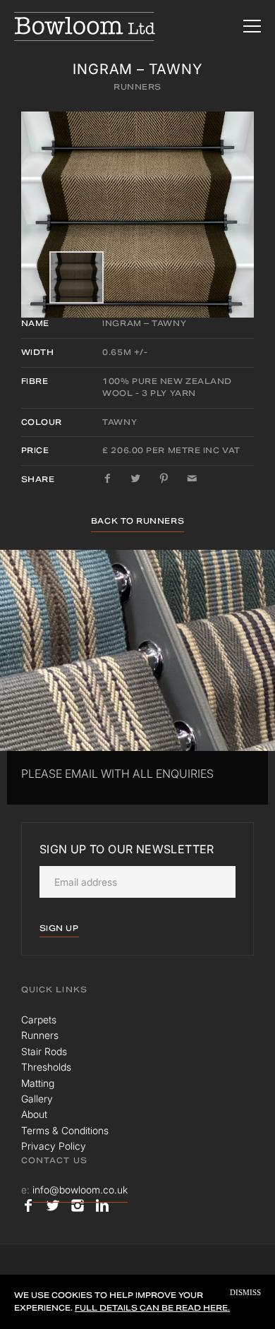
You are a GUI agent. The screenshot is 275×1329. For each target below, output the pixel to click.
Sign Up (59, 928)
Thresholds (46, 1066)
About (34, 1114)
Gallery (37, 1098)
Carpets (38, 1019)
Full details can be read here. (152, 1308)
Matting (37, 1083)
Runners (137, 87)
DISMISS (245, 1293)
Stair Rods (44, 1051)
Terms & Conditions (65, 1130)
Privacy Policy (53, 1145)
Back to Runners (137, 521)
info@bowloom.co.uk (80, 1189)
